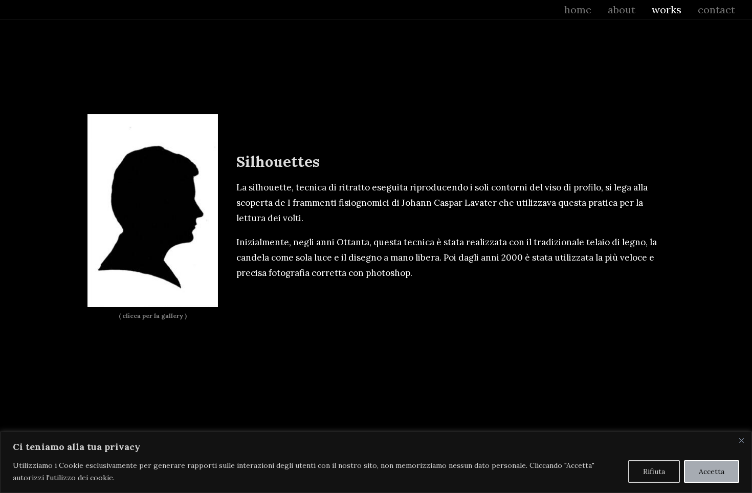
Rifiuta (654, 471)
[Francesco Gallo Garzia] (22, 10)
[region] (376, 462)
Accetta (711, 471)
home (577, 9)
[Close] (741, 440)
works (666, 9)
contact (716, 9)
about (621, 9)
